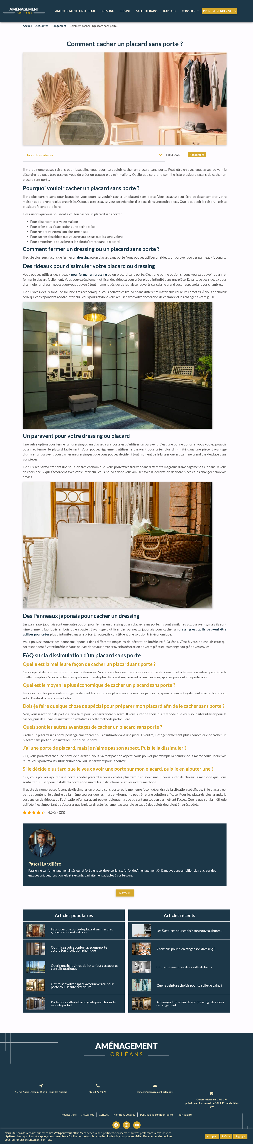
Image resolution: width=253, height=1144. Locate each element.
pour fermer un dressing (89, 274)
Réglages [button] (240, 1136)
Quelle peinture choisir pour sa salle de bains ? (189, 985)
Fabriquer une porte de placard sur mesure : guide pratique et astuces (82, 930)
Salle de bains (146, 11)
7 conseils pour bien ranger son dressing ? (186, 949)
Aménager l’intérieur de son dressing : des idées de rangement (190, 1003)
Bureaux (169, 11)
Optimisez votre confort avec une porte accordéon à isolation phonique (79, 948)
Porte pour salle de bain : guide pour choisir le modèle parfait (83, 1003)
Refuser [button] (226, 1136)
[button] (160, 155)
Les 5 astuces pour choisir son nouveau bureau (189, 931)
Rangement (197, 154)
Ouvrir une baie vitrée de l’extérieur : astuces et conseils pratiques (84, 966)
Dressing (107, 11)
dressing (83, 257)
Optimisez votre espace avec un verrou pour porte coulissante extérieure (82, 985)
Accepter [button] (212, 1136)
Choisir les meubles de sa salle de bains (184, 967)
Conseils (188, 11)
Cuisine (125, 11)
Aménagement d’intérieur (75, 11)
